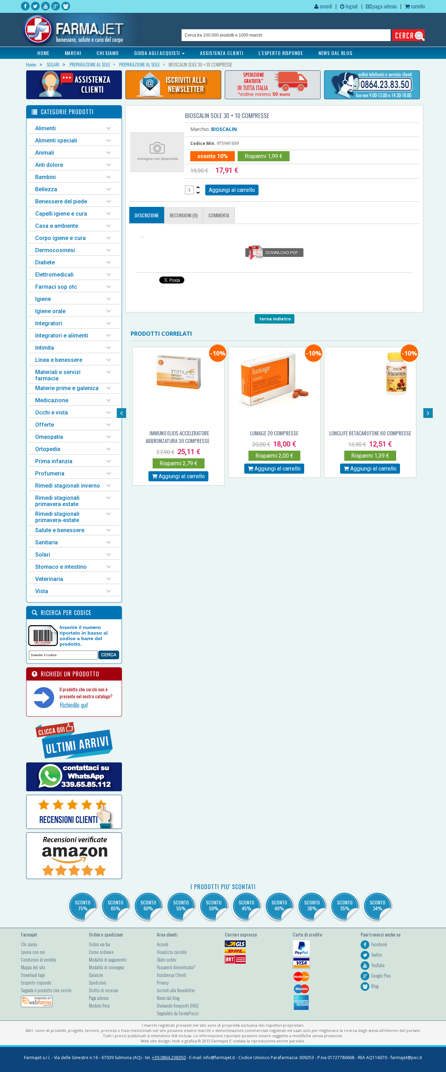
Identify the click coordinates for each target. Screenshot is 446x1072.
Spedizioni (97, 982)
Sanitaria (46, 542)
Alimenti (45, 128)
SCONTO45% (246, 905)
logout (351, 6)
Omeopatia (49, 437)
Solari (42, 554)
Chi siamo (29, 944)
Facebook (379, 944)
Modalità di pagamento (107, 959)
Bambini (45, 177)
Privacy (163, 982)
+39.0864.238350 (169, 1058)
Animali (44, 152)
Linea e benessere (58, 360)
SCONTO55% (181, 905)
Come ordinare (101, 951)
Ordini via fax (99, 944)
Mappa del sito (33, 967)
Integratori (48, 323)
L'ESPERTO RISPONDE (281, 52)
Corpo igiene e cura (60, 238)
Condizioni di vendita (38, 959)
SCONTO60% (148, 905)
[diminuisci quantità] (198, 193)
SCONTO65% (115, 905)
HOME (43, 52)
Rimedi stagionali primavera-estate (57, 517)
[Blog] (65, 6)
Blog (374, 985)
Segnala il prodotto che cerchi (46, 990)
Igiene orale (50, 311)
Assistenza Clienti (171, 974)
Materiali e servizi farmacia (57, 375)
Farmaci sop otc (56, 286)
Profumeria (49, 473)
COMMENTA (218, 215)
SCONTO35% (345, 905)
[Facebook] (25, 6)
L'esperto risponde (36, 982)
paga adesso (384, 6)
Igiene (43, 299)
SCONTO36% (312, 905)
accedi (325, 6)
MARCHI (73, 52)
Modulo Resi (99, 1005)
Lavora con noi (33, 951)
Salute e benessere (59, 530)
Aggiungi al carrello (181, 476)
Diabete (45, 262)
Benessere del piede (61, 201)
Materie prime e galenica (67, 388)
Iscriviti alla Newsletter (176, 990)
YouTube (378, 965)
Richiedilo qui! (74, 704)
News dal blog (168, 997)
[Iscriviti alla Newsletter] (173, 84)
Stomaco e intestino (61, 567)
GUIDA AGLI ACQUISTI (158, 52)
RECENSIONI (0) (184, 215)
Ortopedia (47, 449)
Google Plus (381, 975)
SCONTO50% (214, 905)
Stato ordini (166, 959)
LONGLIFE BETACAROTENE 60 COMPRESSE (370, 433)
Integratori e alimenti (61, 335)
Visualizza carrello (172, 951)
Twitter (376, 954)
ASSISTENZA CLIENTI (221, 52)
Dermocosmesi (55, 250)
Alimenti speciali (56, 140)
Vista (41, 591)
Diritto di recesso (103, 990)
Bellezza (46, 189)
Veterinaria (49, 579)
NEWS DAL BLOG (335, 52)
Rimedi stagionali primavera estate (57, 501)
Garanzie (96, 974)
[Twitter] (35, 6)
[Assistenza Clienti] (74, 84)
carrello (417, 6)
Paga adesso (99, 997)
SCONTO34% (377, 905)
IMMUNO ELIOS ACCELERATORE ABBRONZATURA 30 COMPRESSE (177, 436)
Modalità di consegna (106, 967)
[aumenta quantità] (198, 187)
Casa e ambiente (56, 226)
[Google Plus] (55, 6)
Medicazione (51, 400)
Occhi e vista (51, 412)
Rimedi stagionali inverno (67, 485)
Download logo (33, 974)
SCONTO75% (83, 905)
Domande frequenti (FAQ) (178, 1005)
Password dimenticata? (176, 967)
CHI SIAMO (108, 52)
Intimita (44, 347)
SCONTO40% (279, 905)
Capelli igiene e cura (61, 213)
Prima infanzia (53, 461)
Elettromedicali (54, 274)
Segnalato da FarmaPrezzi (178, 1013)
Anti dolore (49, 165)
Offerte (44, 424)
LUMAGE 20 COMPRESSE (274, 433)
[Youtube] (45, 6)
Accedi (162, 944)
